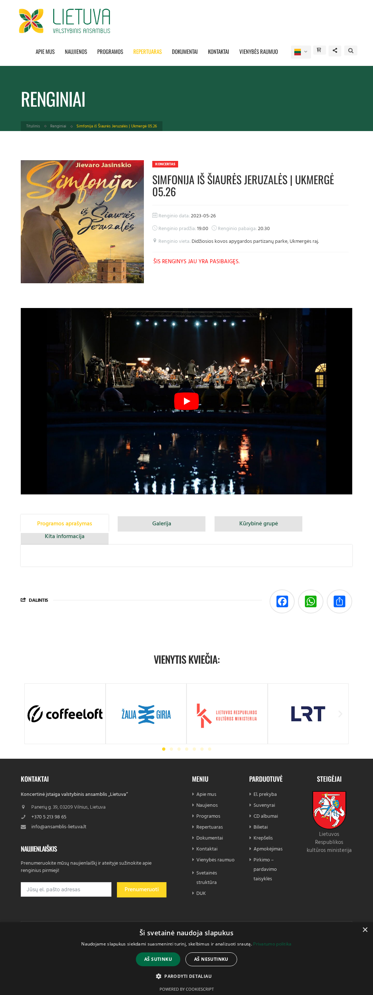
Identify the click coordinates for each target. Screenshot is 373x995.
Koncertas (165, 164)
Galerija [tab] (161, 524)
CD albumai (266, 816)
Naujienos (76, 51)
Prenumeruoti (142, 890)
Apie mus (45, 51)
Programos (110, 51)
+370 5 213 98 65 (48, 817)
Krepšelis (263, 838)
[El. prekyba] (319, 50)
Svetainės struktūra (206, 878)
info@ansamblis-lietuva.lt (58, 827)
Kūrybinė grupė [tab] (258, 524)
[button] (32, 713)
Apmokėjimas (268, 849)
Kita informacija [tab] (65, 536)
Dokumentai (185, 51)
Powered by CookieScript (187, 989)
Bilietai (261, 827)
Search (350, 50)
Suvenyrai (264, 805)
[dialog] (186, 958)
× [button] (365, 930)
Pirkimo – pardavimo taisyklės (265, 869)
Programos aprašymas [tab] (64, 524)
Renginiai (58, 126)
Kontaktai (218, 51)
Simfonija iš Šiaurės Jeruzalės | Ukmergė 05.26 (243, 185)
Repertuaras (147, 51)
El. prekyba (265, 794)
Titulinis (33, 126)
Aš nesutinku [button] (211, 959)
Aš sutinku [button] (158, 959)
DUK (201, 893)
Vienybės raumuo (258, 51)
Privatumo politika (272, 944)
